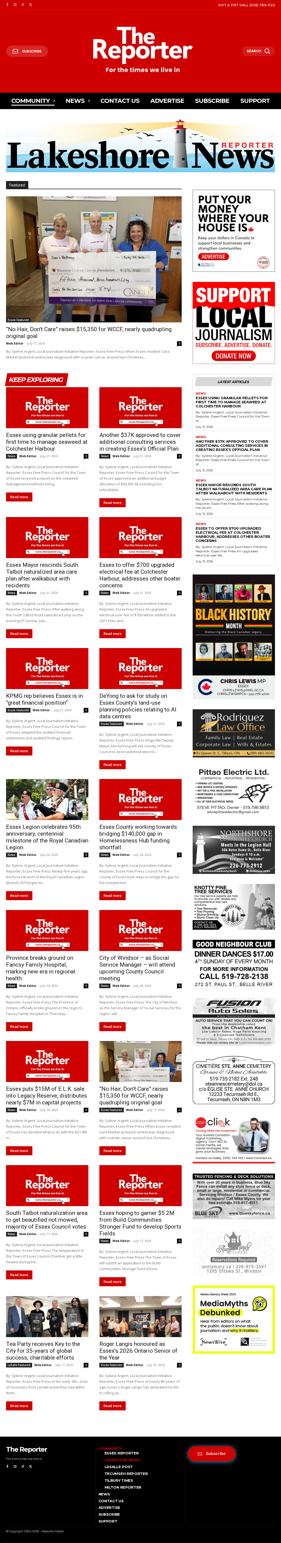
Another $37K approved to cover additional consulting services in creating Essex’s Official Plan (140, 442)
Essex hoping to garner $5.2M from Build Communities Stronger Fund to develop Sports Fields (140, 1223)
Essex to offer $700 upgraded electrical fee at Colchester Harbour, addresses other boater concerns (140, 575)
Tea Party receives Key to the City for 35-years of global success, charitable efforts (43, 1351)
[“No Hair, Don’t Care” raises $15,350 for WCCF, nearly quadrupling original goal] (94, 259)
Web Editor (14, 343)
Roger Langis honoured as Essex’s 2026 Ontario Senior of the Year (138, 1351)
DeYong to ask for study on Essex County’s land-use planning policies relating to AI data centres (137, 706)
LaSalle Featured (19, 1365)
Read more (19, 497)
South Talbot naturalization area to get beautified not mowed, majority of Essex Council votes (47, 1220)
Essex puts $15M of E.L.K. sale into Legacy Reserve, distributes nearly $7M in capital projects (46, 1096)
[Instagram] (15, 4)
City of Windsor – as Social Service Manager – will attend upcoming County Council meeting (137, 968)
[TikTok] (22, 4)
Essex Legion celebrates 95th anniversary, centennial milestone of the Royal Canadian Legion (47, 837)
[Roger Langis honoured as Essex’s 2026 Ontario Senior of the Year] (140, 1316)
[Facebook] (7, 4)
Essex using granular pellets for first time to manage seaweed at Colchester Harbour (47, 442)
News (11, 456)
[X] (30, 4)
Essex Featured (18, 320)
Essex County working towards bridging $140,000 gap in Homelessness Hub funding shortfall (138, 837)
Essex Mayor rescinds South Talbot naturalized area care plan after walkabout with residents (42, 575)
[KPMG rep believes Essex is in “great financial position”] (47, 668)
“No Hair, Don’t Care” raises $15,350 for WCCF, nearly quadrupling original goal (133, 1096)
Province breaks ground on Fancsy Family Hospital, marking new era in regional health (40, 968)
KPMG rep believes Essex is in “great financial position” (44, 699)
